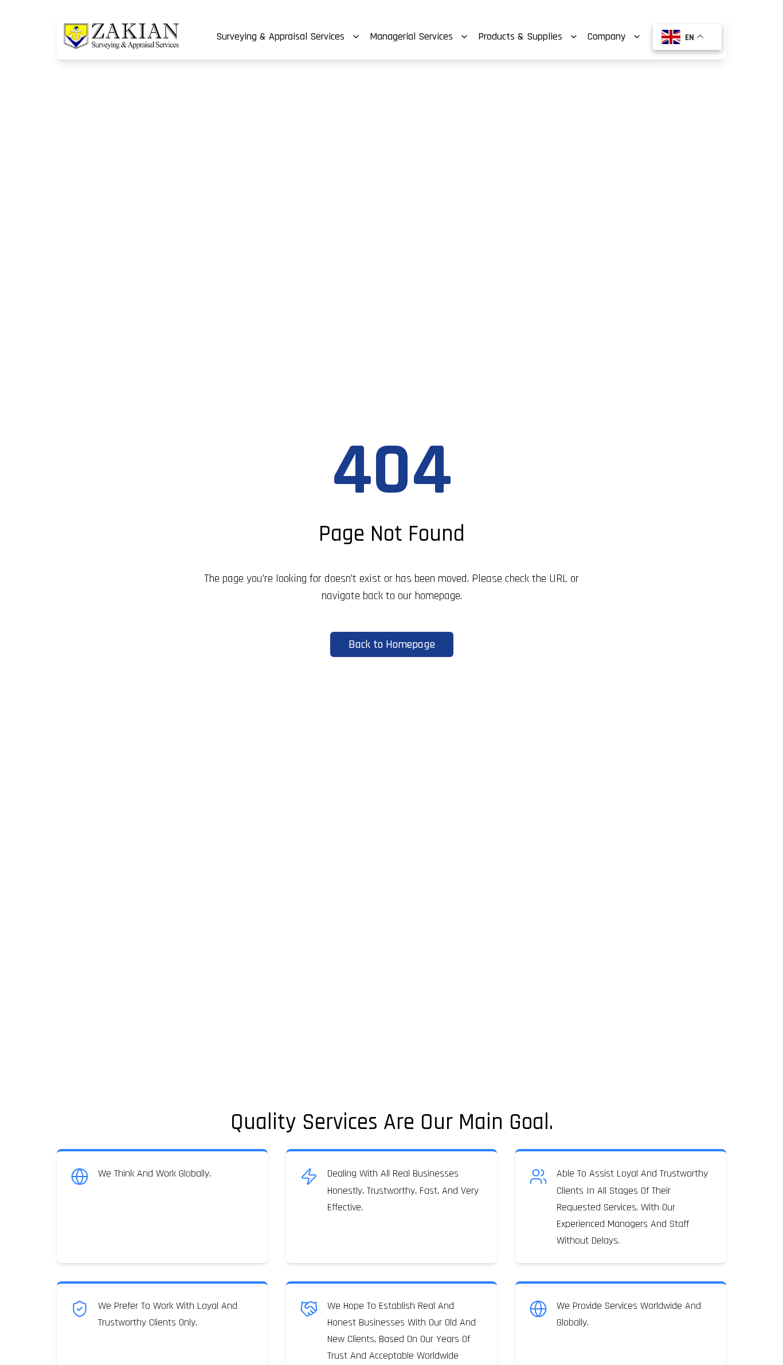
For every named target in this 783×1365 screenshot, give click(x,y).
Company (606, 36)
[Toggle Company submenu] (637, 37)
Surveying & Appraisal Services (280, 36)
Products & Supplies (520, 36)
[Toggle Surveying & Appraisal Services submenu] (356, 37)
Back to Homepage (392, 644)
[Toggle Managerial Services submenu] (464, 37)
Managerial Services (411, 36)
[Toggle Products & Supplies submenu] (574, 37)
